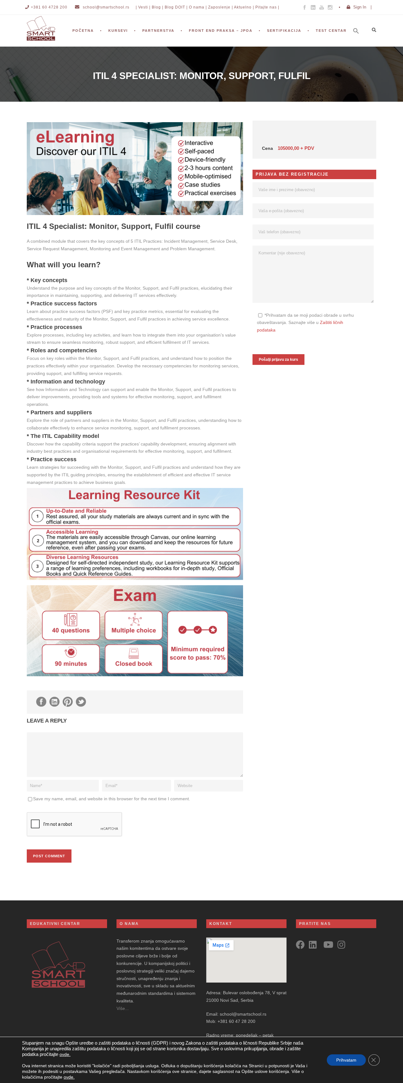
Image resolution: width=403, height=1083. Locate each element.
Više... (122, 1008)
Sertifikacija (284, 30)
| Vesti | (143, 7)
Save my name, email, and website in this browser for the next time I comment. (111, 798)
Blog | (157, 7)
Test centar (331, 30)
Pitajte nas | (267, 7)
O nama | (198, 7)
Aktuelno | (244, 7)
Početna (83, 30)
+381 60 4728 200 (49, 7)
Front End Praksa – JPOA (221, 30)
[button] (359, 39)
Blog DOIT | (176, 7)
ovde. (65, 1054)
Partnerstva (158, 30)
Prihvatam (346, 1060)
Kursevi (118, 30)
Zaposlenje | (220, 7)
